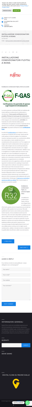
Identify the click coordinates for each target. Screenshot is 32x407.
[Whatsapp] (27, 402)
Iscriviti (26, 345)
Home (3, 40)
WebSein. (19, 401)
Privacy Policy (24, 6)
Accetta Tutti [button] (17, 10)
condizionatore (12, 132)
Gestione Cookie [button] (7, 10)
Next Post (23, 247)
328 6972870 (8, 26)
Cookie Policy (5, 7)
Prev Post (8, 241)
